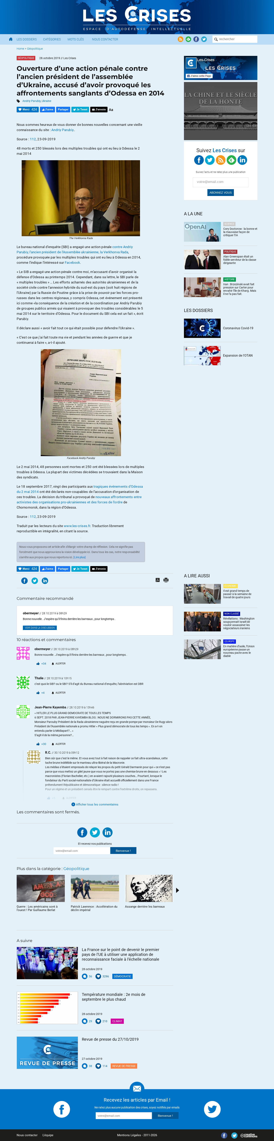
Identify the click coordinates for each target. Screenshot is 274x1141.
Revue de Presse (124, 1066)
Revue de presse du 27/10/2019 (110, 1039)
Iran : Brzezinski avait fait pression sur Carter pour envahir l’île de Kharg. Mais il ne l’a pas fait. (239, 289)
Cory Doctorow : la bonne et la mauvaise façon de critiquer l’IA (240, 232)
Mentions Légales (129, 1135)
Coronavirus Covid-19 (238, 328)
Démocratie (122, 976)
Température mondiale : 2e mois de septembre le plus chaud (113, 997)
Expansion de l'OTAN (238, 355)
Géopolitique (35, 48)
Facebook (72, 263)
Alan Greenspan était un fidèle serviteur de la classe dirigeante (239, 260)
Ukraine (46, 101)
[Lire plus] (79, 557)
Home (20, 48)
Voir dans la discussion (40, 627)
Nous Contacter (105, 39)
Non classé (231, 613)
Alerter (60, 663)
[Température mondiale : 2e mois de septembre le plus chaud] (47, 1008)
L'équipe (48, 1135)
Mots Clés (76, 39)
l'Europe (229, 641)
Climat (117, 1021)
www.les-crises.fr (77, 526)
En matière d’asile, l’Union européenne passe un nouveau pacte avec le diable (239, 651)
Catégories (52, 39)
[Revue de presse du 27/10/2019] (47, 1052)
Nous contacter (27, 1135)
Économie (230, 586)
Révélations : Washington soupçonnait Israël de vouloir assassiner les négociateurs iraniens (239, 623)
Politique (230, 251)
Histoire (229, 279)
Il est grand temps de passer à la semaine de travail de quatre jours (237, 594)
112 (33, 139)
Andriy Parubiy (31, 101)
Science (229, 224)
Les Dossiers (27, 39)
